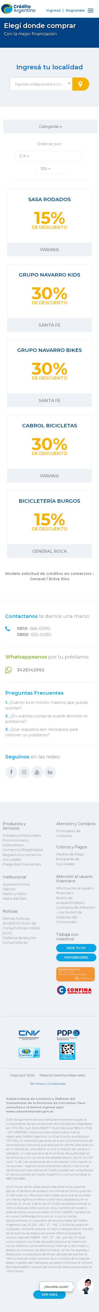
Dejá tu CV (76, 948)
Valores (9, 889)
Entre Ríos (58, 579)
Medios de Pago (70, 854)
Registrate (75, 10)
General (38, 579)
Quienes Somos (16, 884)
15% (44, 168)
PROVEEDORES (76, 957)
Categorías (49, 126)
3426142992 (30, 669)
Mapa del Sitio (15, 899)
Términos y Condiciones (47, 1084)
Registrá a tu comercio (22, 855)
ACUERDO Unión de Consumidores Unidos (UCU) (21, 928)
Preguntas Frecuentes (34, 693)
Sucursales (12, 859)
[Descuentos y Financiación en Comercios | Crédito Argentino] (17, 7)
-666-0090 (33, 628)
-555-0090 (34, 634)
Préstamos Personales (22, 835)
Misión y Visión (15, 894)
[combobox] (41, 84)
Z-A (23, 156)
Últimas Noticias (16, 919)
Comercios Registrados (23, 850)
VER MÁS (49, 1294)
